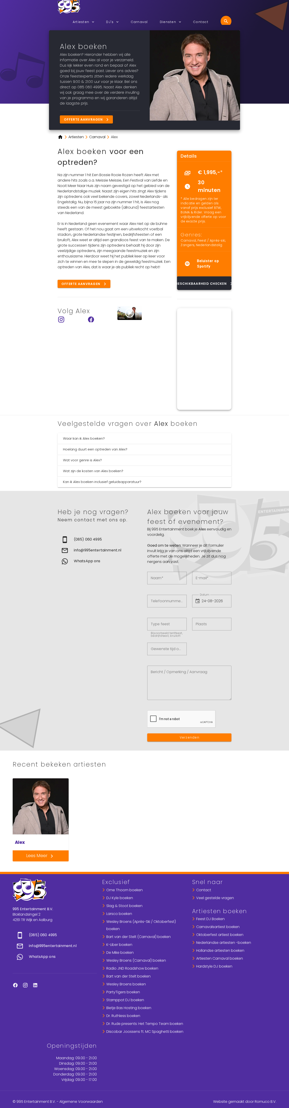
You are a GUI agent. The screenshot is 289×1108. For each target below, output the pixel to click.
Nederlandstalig (209, 245)
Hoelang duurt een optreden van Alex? (95, 449)
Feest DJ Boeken (210, 918)
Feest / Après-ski (211, 240)
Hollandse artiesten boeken (220, 950)
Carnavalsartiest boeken (218, 926)
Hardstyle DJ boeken (214, 966)
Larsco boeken (119, 913)
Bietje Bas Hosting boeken (128, 1007)
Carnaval (188, 240)
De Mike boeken (120, 952)
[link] (100, 539)
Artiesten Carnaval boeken (219, 958)
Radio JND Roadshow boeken (132, 968)
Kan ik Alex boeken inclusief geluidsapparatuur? (102, 481)
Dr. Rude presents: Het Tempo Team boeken (144, 1023)
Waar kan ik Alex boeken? (84, 438)
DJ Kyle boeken (119, 897)
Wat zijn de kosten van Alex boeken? (93, 471)
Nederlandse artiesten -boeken (223, 942)
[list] (204, 181)
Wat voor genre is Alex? (82, 460)
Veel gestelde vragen (215, 897)
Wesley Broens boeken (126, 984)
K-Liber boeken (119, 944)
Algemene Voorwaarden (81, 1101)
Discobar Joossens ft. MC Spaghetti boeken (144, 1031)
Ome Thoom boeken (124, 890)
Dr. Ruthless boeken (123, 1015)
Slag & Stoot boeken (124, 905)
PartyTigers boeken (123, 992)
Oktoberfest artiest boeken (219, 934)
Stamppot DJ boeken (125, 1000)
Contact (203, 890)
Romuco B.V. (265, 1101)
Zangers (187, 245)
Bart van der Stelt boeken (128, 976)
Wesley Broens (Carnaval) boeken (136, 960)
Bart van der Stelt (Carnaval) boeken (138, 936)
